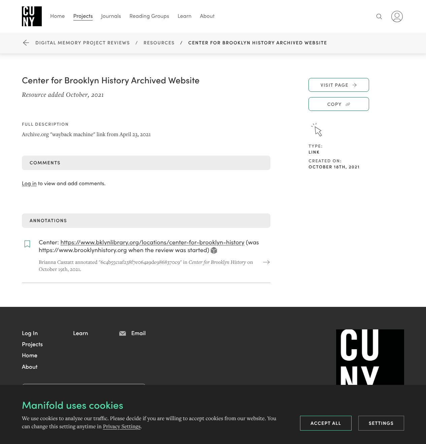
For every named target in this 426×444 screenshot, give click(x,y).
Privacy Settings (121, 426)
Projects (83, 15)
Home (57, 15)
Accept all (325, 422)
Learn (184, 15)
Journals (111, 15)
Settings (381, 422)
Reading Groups (149, 15)
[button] (30, 332)
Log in (29, 183)
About (207, 15)
